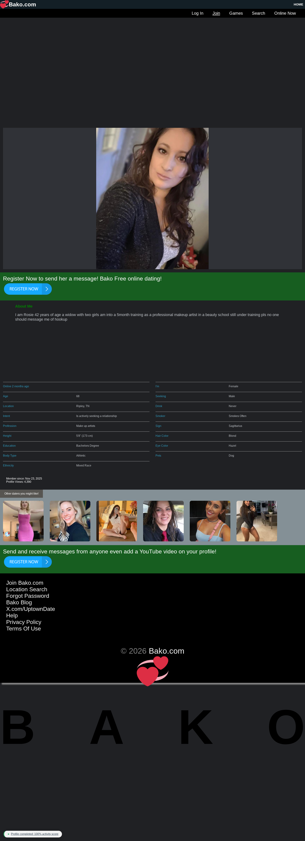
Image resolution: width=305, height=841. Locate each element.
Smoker (160, 415)
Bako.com (166, 650)
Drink (159, 406)
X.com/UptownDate (30, 609)
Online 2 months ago (16, 386)
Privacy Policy (23, 622)
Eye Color (162, 445)
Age (5, 396)
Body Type (9, 455)
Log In (197, 13)
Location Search (26, 589)
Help (12, 615)
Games (236, 13)
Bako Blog (19, 602)
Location (8, 406)
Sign (158, 425)
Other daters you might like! (21, 493)
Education (9, 445)
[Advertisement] (152, 42)
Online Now (285, 13)
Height (7, 435)
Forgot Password (27, 596)
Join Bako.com (24, 583)
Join (216, 13)
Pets (158, 455)
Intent (6, 415)
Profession (9, 425)
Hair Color (162, 435)
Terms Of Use (23, 628)
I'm (157, 386)
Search (258, 13)
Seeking (161, 396)
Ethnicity (8, 465)
